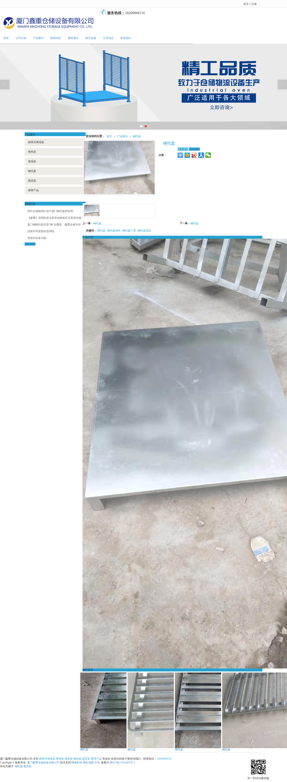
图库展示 (73, 38)
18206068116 (164, 758)
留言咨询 (183, 149)
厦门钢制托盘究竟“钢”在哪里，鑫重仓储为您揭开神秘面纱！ (63, 224)
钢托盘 (137, 136)
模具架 (32, 180)
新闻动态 (55, 38)
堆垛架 (32, 161)
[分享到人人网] (201, 155)
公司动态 (108, 38)
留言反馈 (90, 38)
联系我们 (125, 38)
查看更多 (30, 244)
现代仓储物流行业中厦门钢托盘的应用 (50, 211)
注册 (254, 4)
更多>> (97, 669)
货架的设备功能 (36, 238)
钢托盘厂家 (129, 230)
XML (97, 762)
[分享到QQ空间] (187, 155)
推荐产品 (33, 190)
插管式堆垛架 (36, 142)
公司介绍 (20, 38)
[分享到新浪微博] (194, 155)
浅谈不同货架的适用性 (40, 231)
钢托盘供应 (144, 230)
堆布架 (32, 151)
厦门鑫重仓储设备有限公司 (43, 762)
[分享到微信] (208, 155)
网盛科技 (77, 762)
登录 (246, 4)
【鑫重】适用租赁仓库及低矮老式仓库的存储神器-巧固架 (61, 217)
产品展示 (38, 38)
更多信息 (194, 149)
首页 (6, 38)
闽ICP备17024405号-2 (122, 762)
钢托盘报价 (114, 230)
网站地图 (88, 762)
